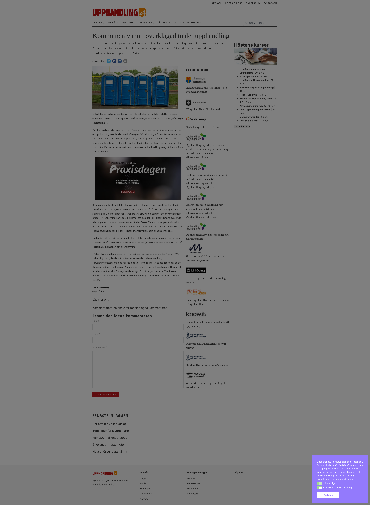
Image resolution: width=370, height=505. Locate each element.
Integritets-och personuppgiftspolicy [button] (335, 479)
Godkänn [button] (328, 495)
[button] (352, 495)
